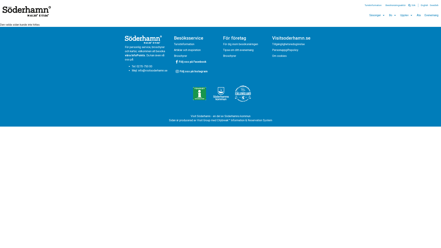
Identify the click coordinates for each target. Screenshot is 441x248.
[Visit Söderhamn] (27, 11)
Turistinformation (373, 5)
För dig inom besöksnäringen (240, 44)
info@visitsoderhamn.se (152, 70)
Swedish (434, 5)
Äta (419, 15)
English (424, 5)
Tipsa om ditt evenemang (238, 50)
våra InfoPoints (135, 55)
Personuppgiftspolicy (285, 50)
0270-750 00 (144, 66)
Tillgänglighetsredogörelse (288, 44)
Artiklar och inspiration (187, 50)
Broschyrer (180, 56)
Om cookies (279, 56)
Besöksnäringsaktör (396, 5)
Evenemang (431, 15)
